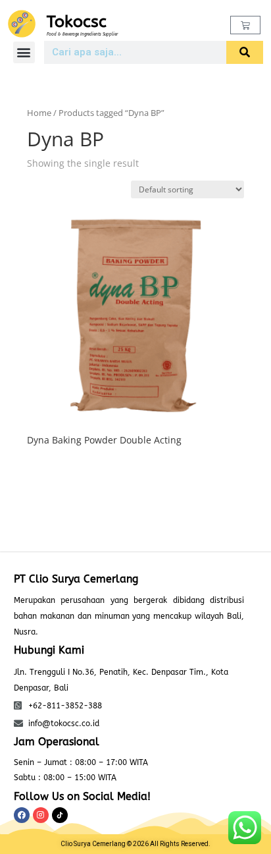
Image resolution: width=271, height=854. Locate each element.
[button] (24, 52)
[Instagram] (41, 815)
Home (39, 113)
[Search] (244, 52)
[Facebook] (22, 815)
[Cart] (245, 25)
